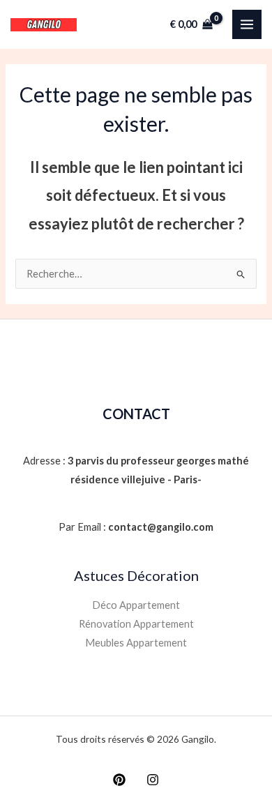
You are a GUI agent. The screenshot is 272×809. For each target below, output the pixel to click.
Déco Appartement (136, 605)
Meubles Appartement (136, 643)
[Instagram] (152, 779)
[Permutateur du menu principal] (247, 24)
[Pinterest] (119, 779)
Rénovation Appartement (136, 624)
